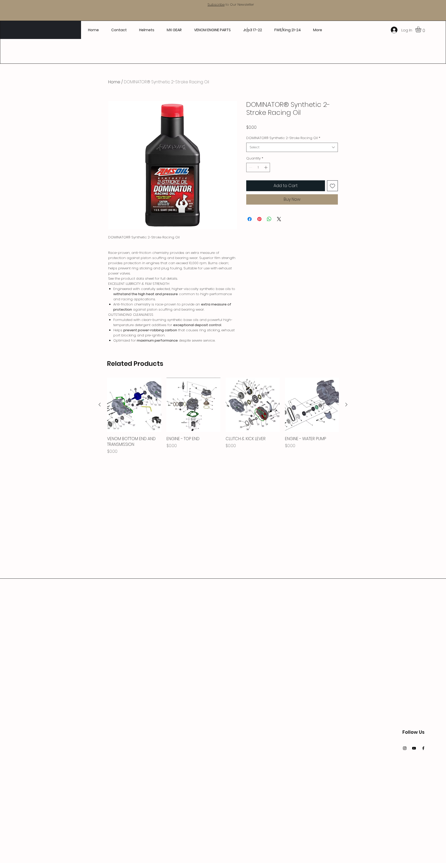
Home (114, 82)
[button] (421, 29)
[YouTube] (414, 748)
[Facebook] (423, 748)
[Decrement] (250, 167)
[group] (223, 419)
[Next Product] (346, 404)
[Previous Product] (100, 404)
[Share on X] (279, 219)
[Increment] (266, 167)
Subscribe (216, 4)
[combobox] (292, 147)
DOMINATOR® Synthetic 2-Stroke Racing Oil (283, 138)
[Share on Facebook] (249, 219)
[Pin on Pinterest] (259, 219)
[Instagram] (404, 748)
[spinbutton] (258, 167)
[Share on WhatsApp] (269, 219)
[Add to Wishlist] (332, 185)
